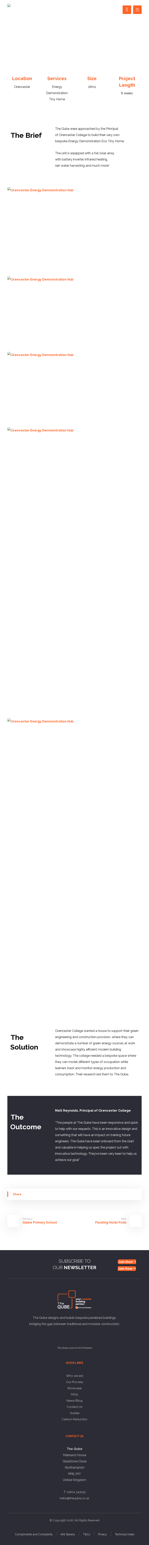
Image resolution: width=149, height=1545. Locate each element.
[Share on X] (58, 1194)
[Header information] (127, 9)
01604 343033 (76, 1492)
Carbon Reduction (74, 1419)
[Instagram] (66, 1336)
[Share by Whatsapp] (105, 1194)
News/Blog (74, 1400)
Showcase (74, 1388)
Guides (74, 1413)
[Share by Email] (128, 1194)
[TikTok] (83, 1336)
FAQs (74, 1394)
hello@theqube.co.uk (74, 1498)
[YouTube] (71, 1336)
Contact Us (74, 1407)
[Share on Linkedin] (82, 1194)
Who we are (74, 1376)
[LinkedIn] (77, 1336)
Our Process (74, 1382)
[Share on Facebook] (35, 1194)
